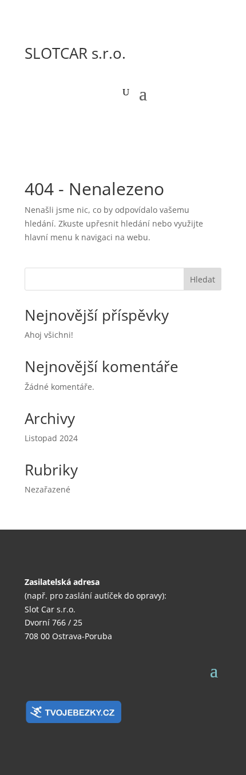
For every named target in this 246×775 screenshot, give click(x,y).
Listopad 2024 (51, 438)
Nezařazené (47, 489)
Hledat (202, 279)
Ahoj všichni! (49, 334)
